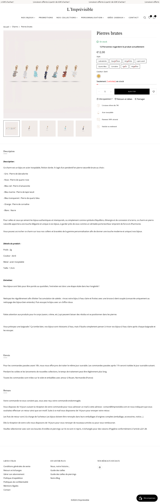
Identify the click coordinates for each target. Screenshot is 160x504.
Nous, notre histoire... (60, 466)
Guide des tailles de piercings (63, 474)
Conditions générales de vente (17, 466)
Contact (7, 490)
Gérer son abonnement (14, 474)
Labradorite (102, 60)
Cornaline (114, 66)
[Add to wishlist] (154, 91)
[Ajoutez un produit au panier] (111, 91)
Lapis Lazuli (140, 60)
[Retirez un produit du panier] (99, 91)
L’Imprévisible (83, 500)
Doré (99, 76)
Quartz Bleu (102, 66)
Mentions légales (11, 486)
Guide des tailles (57, 470)
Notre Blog (55, 478)
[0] (149, 18)
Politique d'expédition (13, 478)
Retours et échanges (13, 470)
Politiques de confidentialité (16, 482)
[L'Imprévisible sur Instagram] (99, 467)
